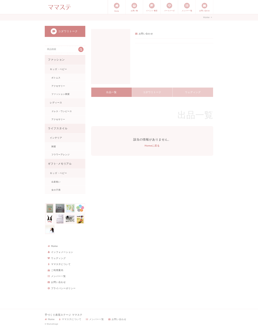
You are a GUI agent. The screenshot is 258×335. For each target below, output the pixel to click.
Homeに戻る (152, 145)
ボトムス (56, 77)
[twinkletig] (80, 218)
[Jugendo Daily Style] (80, 208)
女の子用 (56, 190)
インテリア (56, 137)
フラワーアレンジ (60, 154)
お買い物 (134, 11)
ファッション (56, 59)
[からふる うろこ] (50, 229)
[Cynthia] (70, 208)
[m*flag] (50, 218)
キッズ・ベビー (58, 69)
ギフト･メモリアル (60, 163)
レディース (56, 102)
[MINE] (60, 218)
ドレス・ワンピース (61, 111)
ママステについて (61, 264)
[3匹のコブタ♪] (50, 208)
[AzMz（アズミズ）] (60, 208)
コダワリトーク (152, 92)
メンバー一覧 (187, 11)
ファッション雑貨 (60, 94)
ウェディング (193, 92)
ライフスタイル (58, 128)
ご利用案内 (57, 270)
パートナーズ (169, 11)
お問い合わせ (204, 11)
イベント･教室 (151, 11)
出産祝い (56, 182)
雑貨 (53, 146)
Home (116, 11)
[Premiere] (70, 218)
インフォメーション (62, 252)
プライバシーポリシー (63, 288)
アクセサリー (58, 86)
